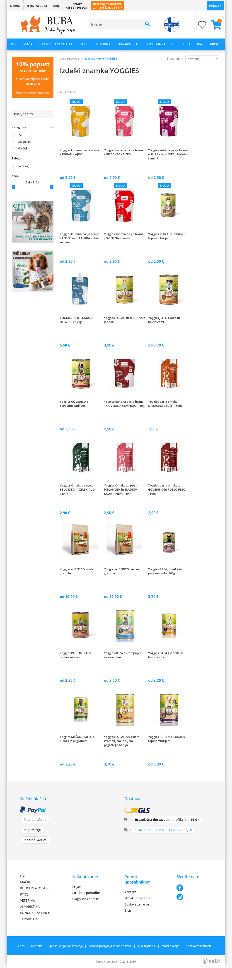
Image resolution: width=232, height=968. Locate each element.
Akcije (215, 44)
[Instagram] (194, 896)
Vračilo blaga (170, 946)
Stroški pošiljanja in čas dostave (110, 946)
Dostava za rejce (136, 904)
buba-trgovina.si (70, 58)
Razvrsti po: (175, 58)
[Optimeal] (32, 241)
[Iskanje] (147, 24)
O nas (20, 946)
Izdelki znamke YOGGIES (101, 58)
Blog (56, 6)
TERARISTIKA (192, 44)
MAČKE (28, 44)
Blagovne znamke (85, 899)
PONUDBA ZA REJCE (160, 44)
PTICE (84, 44)
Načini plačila (147, 946)
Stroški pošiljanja (137, 898)
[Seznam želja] (197, 26)
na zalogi (23, 166)
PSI (13, 44)
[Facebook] (194, 887)
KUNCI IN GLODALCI (57, 44)
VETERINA (103, 44)
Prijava (215, 6)
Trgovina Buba (37, 6)
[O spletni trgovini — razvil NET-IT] (211, 961)
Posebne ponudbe (86, 893)
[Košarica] (214, 24)
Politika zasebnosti (198, 946)
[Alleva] (32, 290)
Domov (15, 6)
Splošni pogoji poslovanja (65, 946)
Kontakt (130, 892)
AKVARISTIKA (128, 44)
